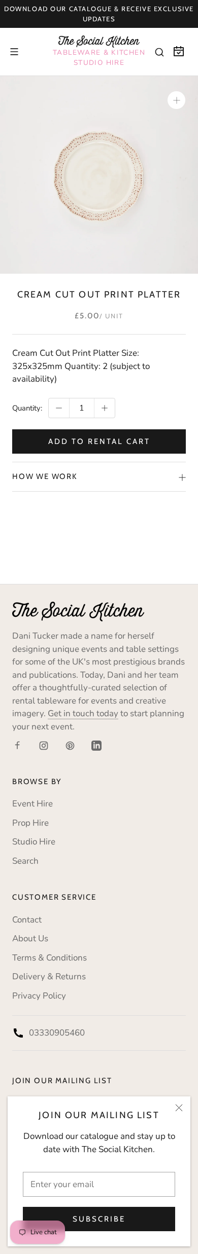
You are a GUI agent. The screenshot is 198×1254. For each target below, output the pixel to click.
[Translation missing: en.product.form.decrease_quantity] (59, 408)
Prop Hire (30, 823)
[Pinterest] (70, 745)
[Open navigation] (14, 51)
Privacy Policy (39, 996)
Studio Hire (33, 841)
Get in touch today (83, 713)
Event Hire (32, 803)
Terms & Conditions (49, 958)
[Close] (179, 1108)
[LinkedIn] (96, 745)
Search (25, 861)
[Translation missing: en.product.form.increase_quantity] (104, 408)
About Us (30, 938)
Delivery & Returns (49, 976)
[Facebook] (17, 745)
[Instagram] (44, 745)
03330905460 (57, 1033)
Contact (27, 920)
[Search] (159, 52)
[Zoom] (176, 100)
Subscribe (99, 1219)
